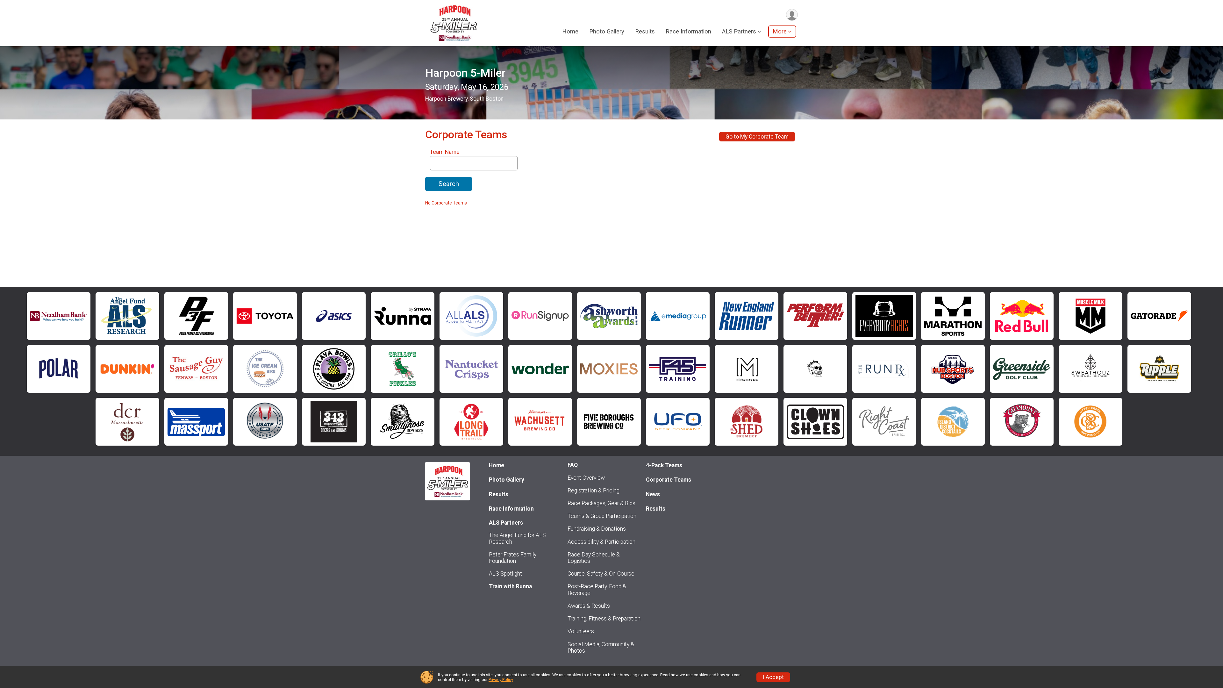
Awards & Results (589, 606)
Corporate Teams (668, 480)
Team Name (445, 152)
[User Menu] (792, 15)
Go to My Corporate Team (757, 136)
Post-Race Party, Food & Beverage (597, 589)
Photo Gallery (606, 31)
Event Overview (586, 478)
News (653, 494)
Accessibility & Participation (601, 542)
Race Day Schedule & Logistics (594, 557)
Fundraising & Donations (597, 529)
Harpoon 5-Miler (465, 73)
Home (570, 31)
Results (645, 31)
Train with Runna (510, 586)
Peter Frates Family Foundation (512, 557)
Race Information (688, 31)
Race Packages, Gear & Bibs (601, 503)
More (780, 31)
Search (449, 184)
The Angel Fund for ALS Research (517, 538)
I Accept (773, 677)
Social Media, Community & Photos (601, 647)
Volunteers (581, 631)
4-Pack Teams (664, 465)
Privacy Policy (501, 679)
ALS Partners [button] (739, 31)
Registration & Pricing (593, 490)
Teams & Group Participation (602, 516)
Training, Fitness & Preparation (604, 618)
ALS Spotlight (505, 573)
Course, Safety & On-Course (601, 573)
